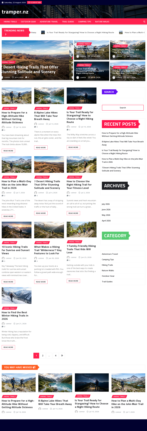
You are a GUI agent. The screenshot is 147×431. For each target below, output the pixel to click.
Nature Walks (102, 21)
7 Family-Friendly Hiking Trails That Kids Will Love (81, 249)
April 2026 (106, 220)
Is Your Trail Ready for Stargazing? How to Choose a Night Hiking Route (90, 71)
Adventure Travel (49, 21)
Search (109, 91)
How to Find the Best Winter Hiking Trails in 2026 (15, 315)
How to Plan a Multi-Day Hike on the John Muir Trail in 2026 (127, 72)
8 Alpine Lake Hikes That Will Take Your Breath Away (57, 69)
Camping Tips (84, 21)
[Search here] (144, 21)
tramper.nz (15, 11)
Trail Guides (68, 21)
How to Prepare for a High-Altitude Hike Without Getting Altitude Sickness (90, 50)
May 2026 (106, 215)
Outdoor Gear (28, 21)
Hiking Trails (10, 21)
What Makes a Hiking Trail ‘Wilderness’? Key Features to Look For (48, 250)
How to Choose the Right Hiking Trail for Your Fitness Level (79, 184)
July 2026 (106, 204)
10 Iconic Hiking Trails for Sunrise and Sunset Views (16, 250)
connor (33, 77)
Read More (8, 151)
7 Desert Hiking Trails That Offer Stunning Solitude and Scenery (47, 184)
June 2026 (106, 209)
